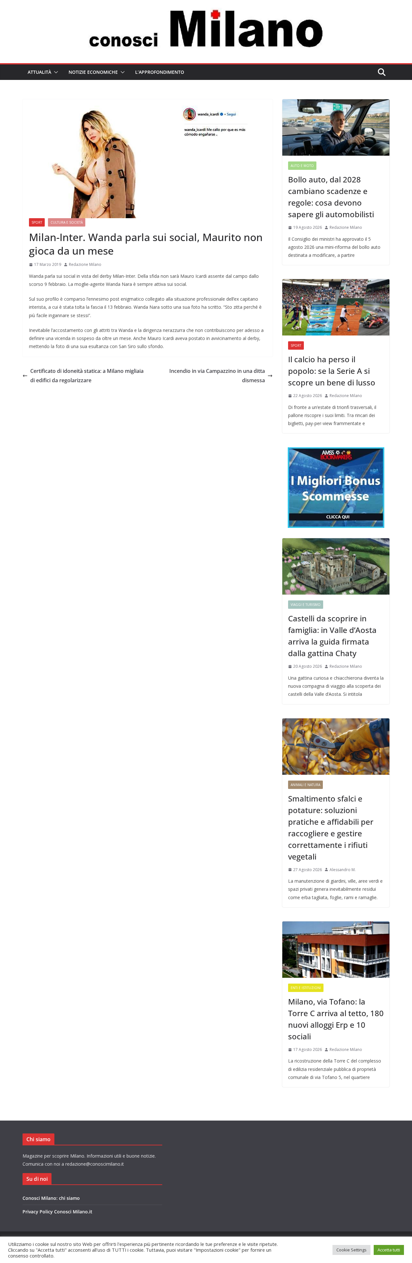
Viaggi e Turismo (306, 604)
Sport (37, 222)
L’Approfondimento (159, 72)
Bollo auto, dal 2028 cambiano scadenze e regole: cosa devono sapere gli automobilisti (331, 196)
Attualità (39, 72)
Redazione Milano (85, 264)
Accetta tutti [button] (389, 1250)
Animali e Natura (305, 784)
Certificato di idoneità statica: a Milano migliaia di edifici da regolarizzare (87, 375)
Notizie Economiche (93, 72)
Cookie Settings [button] (351, 1250)
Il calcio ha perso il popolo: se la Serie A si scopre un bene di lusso (331, 371)
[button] (54, 72)
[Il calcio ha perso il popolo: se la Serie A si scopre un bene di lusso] (335, 307)
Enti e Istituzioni (306, 988)
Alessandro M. (343, 869)
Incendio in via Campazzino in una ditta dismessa (217, 375)
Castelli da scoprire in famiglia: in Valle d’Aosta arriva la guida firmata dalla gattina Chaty (332, 635)
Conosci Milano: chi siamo (51, 1198)
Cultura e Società (67, 222)
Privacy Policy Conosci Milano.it (57, 1212)
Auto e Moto (302, 165)
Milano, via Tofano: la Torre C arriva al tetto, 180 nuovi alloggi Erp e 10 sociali (336, 1019)
